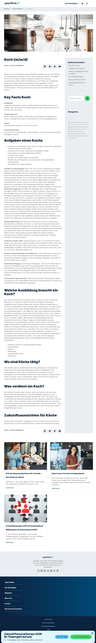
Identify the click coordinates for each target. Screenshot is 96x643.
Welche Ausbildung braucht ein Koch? (78, 72)
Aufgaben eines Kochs (77, 68)
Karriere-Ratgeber (17, 8)
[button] (45, 66)
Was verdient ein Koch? (77, 80)
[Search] (87, 98)
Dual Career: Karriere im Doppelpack (68, 473)
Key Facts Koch (74, 65)
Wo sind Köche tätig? (76, 77)
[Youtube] (48, 571)
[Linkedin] (54, 571)
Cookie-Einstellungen (48, 623)
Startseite (6, 8)
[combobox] (76, 98)
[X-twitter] (41, 571)
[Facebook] (38, 571)
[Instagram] (45, 571)
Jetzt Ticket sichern (82, 637)
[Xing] (51, 571)
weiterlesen (10, 488)
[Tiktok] (57, 571)
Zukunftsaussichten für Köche (77, 84)
